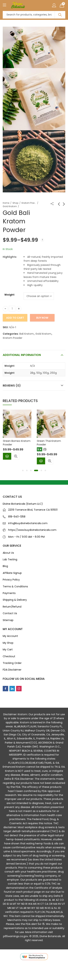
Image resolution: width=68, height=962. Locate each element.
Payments (9, 593)
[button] (23, 470)
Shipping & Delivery (15, 600)
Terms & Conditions (15, 586)
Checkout (9, 656)
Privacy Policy (11, 579)
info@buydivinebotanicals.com (28, 523)
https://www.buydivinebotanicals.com (32, 530)
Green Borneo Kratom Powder (16, 442)
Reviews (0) (12, 385)
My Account (10, 636)
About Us (8, 553)
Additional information (22, 355)
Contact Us (10, 613)
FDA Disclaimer (12, 669)
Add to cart (15, 318)
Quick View (15, 456)
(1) (45, 449)
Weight (9, 294)
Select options (7, 456)
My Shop (8, 643)
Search (60, 15)
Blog (5, 566)
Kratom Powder (29, 202)
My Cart (8, 649)
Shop (15, 202)
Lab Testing (10, 559)
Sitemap (8, 620)
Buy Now (42, 318)
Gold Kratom (10, 206)
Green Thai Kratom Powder (49, 442)
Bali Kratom (26, 334)
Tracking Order (12, 663)
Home (6, 202)
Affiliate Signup (12, 573)
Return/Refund (12, 606)
